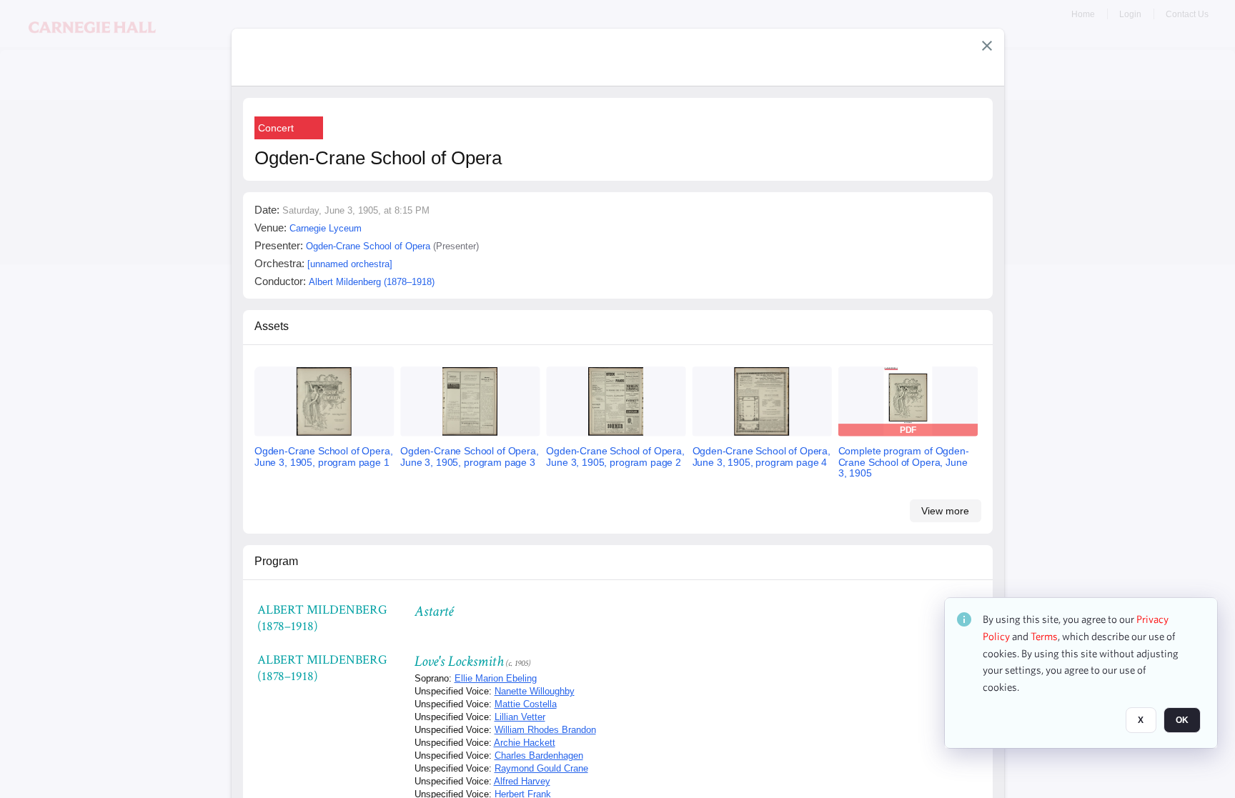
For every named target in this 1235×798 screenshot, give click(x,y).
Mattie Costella (526, 704)
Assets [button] (271, 326)
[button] (987, 45)
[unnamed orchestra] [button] (349, 264)
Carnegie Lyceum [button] (325, 228)
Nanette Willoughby (535, 691)
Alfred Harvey (522, 781)
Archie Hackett (524, 742)
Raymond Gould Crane (541, 768)
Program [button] (276, 561)
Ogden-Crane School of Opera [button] (368, 246)
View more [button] (945, 511)
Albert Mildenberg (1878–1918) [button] (372, 281)
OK (1182, 720)
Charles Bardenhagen (539, 755)
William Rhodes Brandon (545, 729)
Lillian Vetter (520, 717)
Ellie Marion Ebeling (496, 678)
